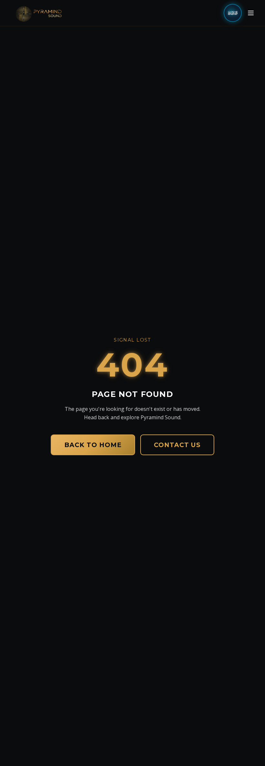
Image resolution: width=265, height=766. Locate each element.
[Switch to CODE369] (233, 13)
